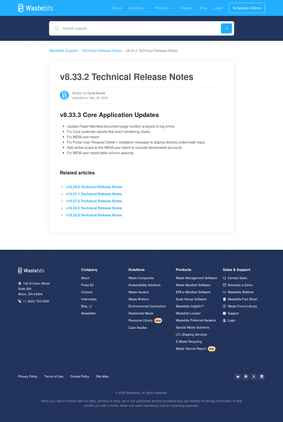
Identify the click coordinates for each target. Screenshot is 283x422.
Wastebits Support (63, 50)
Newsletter (88, 313)
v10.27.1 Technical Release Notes (94, 193)
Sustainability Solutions (144, 285)
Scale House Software (191, 299)
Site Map (102, 376)
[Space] (31, 270)
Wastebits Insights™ (190, 306)
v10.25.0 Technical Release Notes (94, 215)
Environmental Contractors (147, 306)
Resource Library (144, 320)
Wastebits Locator (188, 313)
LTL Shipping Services (191, 334)
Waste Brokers (138, 299)
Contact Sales (237, 278)
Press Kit (87, 285)
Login (231, 320)
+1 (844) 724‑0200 (35, 301)
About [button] (116, 7)
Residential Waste (140, 313)
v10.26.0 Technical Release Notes (94, 207)
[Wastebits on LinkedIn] (262, 377)
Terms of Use (53, 376)
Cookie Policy (79, 376)
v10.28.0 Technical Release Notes (94, 186)
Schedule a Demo (247, 7)
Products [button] (162, 7)
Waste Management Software (196, 278)
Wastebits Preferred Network (196, 320)
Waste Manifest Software (193, 285)
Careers (86, 292)
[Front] (36, 8)
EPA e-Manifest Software (193, 292)
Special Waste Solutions (192, 327)
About (85, 278)
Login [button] (218, 7)
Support (233, 313)
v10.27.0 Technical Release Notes (94, 200)
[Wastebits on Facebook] (246, 377)
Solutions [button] (135, 7)
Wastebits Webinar (240, 292)
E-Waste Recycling (189, 341)
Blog (84, 306)
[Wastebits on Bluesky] (238, 377)
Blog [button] (203, 7)
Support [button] (186, 7)
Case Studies (137, 327)
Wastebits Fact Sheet (242, 299)
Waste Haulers (138, 292)
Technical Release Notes (101, 50)
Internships (89, 299)
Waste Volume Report (195, 348)
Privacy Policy (27, 376)
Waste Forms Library (242, 306)
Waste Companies (141, 278)
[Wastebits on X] (254, 377)
